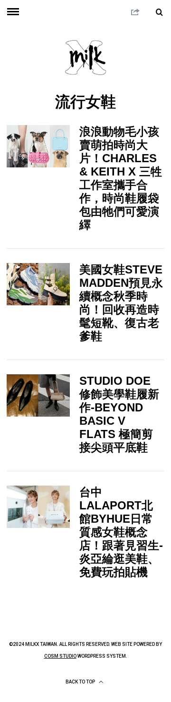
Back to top (81, 681)
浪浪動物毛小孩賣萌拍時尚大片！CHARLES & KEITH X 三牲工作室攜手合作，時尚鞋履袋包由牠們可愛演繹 (120, 178)
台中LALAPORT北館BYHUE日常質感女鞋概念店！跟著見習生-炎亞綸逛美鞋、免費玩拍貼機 (121, 532)
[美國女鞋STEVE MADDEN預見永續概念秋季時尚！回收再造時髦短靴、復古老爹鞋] (38, 284)
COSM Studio (60, 656)
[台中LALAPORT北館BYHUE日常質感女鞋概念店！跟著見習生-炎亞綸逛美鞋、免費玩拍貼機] (38, 506)
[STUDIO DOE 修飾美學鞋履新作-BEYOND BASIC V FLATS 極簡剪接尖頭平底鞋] (38, 395)
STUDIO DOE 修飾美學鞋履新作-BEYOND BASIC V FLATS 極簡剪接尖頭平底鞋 (119, 414)
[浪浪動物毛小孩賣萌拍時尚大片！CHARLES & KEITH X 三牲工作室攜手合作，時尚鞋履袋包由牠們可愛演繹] (38, 146)
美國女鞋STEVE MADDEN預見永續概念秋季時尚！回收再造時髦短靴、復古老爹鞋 (121, 302)
